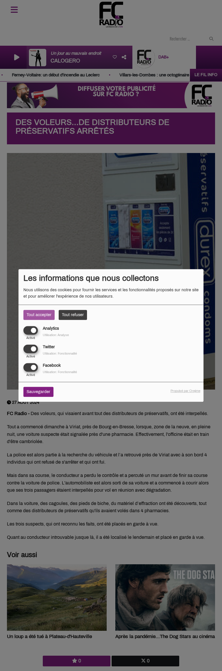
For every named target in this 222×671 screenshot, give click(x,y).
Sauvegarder (38, 392)
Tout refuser (73, 315)
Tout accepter (39, 315)
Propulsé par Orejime (185, 391)
